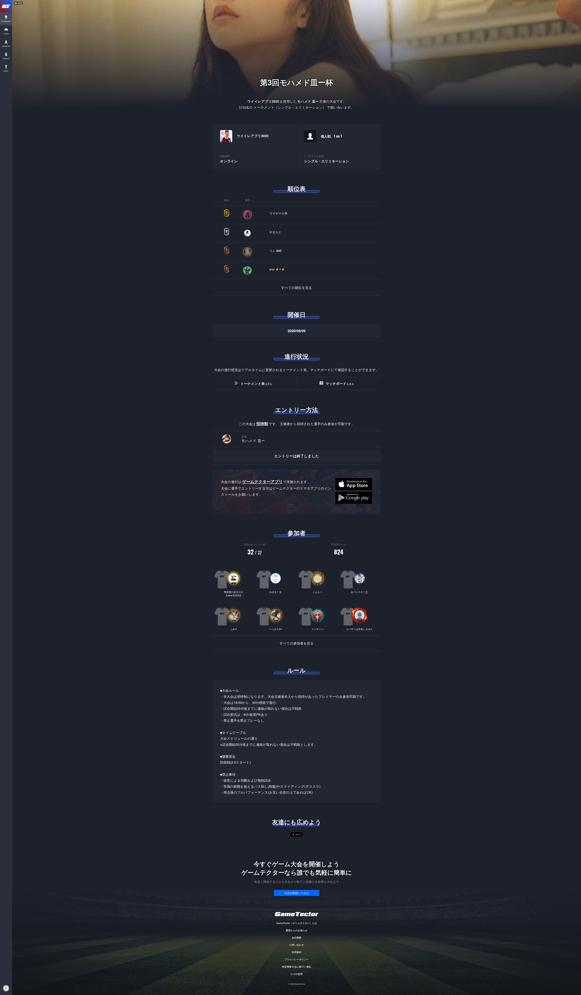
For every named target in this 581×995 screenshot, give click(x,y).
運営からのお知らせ (296, 930)
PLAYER (6, 34)
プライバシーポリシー (296, 959)
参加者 (296, 532)
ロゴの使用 (296, 974)
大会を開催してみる (296, 893)
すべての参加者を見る (296, 643)
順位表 (296, 188)
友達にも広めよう (296, 822)
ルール (296, 670)
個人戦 (331, 136)
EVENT (6, 71)
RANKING (6, 58)
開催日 (296, 314)
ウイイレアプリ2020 (252, 135)
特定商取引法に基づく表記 (296, 966)
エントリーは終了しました (296, 455)
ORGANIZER (6, 46)
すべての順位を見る (296, 287)
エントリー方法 (296, 409)
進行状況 (296, 356)
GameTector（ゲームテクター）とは (296, 923)
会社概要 (296, 937)
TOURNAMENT (6, 21)
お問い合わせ (296, 945)
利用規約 (296, 952)
